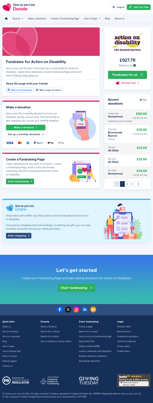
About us (119, 18)
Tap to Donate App (11, 351)
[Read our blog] (93, 311)
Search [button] (16, 18)
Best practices (124, 331)
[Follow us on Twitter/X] (68, 311)
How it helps (8, 346)
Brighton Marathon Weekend (93, 356)
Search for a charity (50, 331)
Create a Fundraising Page (65, 18)
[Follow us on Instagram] (76, 311)
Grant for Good (9, 356)
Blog (107, 18)
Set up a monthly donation (24, 134)
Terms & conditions (126, 341)
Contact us (7, 366)
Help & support (9, 361)
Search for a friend (50, 336)
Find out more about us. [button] (26, 75)
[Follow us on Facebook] (60, 311)
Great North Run (87, 341)
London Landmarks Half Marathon (95, 351)
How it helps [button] (90, 18)
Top (144, 100)
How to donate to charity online (56, 341)
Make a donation (37, 18)
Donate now (128, 82)
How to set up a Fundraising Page (95, 336)
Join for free (141, 7)
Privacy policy (123, 346)
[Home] (6, 18)
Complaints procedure (127, 336)
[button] (134, 65)
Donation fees (124, 326)
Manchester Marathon (89, 361)
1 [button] (123, 183)
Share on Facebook (21, 90)
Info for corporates (11, 336)
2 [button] (127, 184)
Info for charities (10, 331)
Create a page (85, 326)
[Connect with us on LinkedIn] (85, 311)
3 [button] (132, 184)
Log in (120, 7)
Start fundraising (18, 181)
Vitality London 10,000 (89, 346)
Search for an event (88, 331)
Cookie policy (123, 351)
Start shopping (17, 235)
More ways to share (50, 90)
